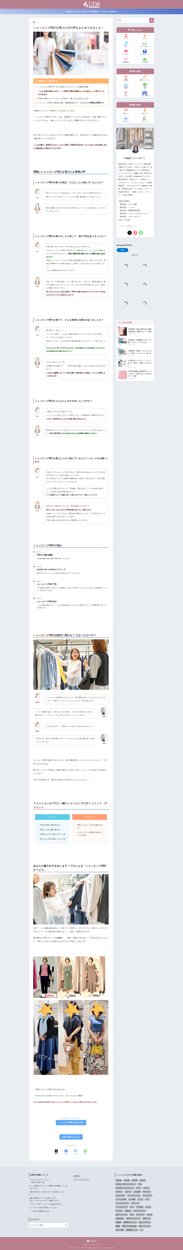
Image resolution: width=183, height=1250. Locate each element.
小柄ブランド (146, 1218)
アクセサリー (147, 1192)
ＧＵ (141, 1230)
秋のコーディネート (144, 1226)
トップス (125, 38)
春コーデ (125, 113)
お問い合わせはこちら (71, 1137)
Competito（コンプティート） (125, 1188)
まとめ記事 (145, 62)
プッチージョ (135, 1203)
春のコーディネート (144, 1222)
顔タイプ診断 (120, 1230)
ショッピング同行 (121, 1199)
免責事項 (76, 1176)
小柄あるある (120, 1218)
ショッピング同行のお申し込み (71, 1122)
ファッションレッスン (122, 1203)
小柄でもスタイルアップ (133, 1218)
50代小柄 (142, 1180)
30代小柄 (126, 1180)
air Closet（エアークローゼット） (126, 1184)
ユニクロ (148, 1207)
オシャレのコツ (120, 1195)
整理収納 (118, 1222)
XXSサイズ (119, 1192)
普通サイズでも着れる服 (129, 1226)
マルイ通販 (140, 1207)
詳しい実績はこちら (129, 226)
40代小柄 (134, 1180)
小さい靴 (149, 1214)
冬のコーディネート (139, 1211)
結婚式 (126, 88)
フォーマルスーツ (145, 46)
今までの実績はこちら (40, 1211)
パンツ (147, 1199)
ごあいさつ (128, 1192)
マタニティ (126, 54)
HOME (92, 1241)
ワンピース (119, 1211)
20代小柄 (118, 1180)
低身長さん (128, 1211)
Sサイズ (138, 1188)
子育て (132, 1214)
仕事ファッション (145, 80)
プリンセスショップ (121, 1207)
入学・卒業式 (145, 95)
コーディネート (147, 1195)
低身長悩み (126, 62)
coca (139, 1184)
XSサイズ (146, 1188)
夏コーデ (144, 113)
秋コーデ (125, 121)
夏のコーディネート (121, 1214)
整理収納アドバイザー (130, 1222)
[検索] (151, 20)
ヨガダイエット (144, 54)
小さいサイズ (140, 1214)
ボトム (145, 38)
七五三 (126, 95)
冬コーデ (144, 121)
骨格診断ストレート (132, 1230)
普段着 (126, 80)
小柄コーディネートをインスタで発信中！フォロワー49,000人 (91, 12)
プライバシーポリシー (81, 1179)
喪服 (144, 88)
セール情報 (132, 1199)
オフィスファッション (134, 1195)
